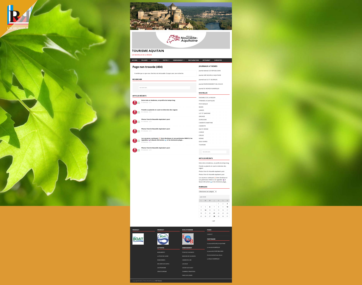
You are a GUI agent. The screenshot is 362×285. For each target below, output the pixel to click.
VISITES (165, 60)
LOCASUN (185, 264)
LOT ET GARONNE (204, 113)
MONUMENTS (161, 252)
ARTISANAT (206, 60)
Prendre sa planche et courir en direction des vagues (159, 110)
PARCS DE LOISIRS (187, 275)
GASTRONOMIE (161, 268)
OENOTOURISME (162, 271)
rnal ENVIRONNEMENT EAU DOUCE (212, 84)
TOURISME (202, 145)
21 (214, 213)
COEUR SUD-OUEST (187, 268)
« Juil (213, 221)
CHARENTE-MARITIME (206, 123)
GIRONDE (202, 116)
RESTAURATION (193, 60)
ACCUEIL (134, 60)
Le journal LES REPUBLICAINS (215, 251)
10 (227, 207)
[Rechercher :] (164, 87)
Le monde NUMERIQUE (213, 247)
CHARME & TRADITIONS (188, 271)
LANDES (201, 110)
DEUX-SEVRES (203, 141)
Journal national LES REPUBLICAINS (210, 71)
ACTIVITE (154, 60)
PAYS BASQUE (203, 104)
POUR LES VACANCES (188, 252)
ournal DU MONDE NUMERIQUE (209, 88)
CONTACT (209, 234)
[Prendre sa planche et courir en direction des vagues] (136, 113)
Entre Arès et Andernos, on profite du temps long (158, 100)
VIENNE (201, 138)
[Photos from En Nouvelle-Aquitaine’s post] (136, 123)
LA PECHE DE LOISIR (162, 256)
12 (205, 210)
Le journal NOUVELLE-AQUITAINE (216, 243)
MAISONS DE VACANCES (189, 256)
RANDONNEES (161, 260)
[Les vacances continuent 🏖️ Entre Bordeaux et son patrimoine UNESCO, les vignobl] (136, 142)
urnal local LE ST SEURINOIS (208, 79)
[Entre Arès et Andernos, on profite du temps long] (136, 104)
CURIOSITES (218, 60)
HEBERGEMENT (178, 60)
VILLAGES (144, 60)
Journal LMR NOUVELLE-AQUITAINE (210, 75)
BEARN (201, 107)
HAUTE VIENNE (203, 129)
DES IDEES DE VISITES (163, 264)
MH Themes (158, 281)
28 (214, 216)
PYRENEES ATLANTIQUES (207, 101)
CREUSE (201, 135)
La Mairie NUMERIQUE (213, 259)
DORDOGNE (203, 119)
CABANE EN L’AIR (186, 260)
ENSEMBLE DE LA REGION (207, 97)
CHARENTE (202, 126)
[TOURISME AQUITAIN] (181, 29)
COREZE (201, 132)
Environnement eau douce (214, 255)
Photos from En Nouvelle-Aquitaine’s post (155, 119)
